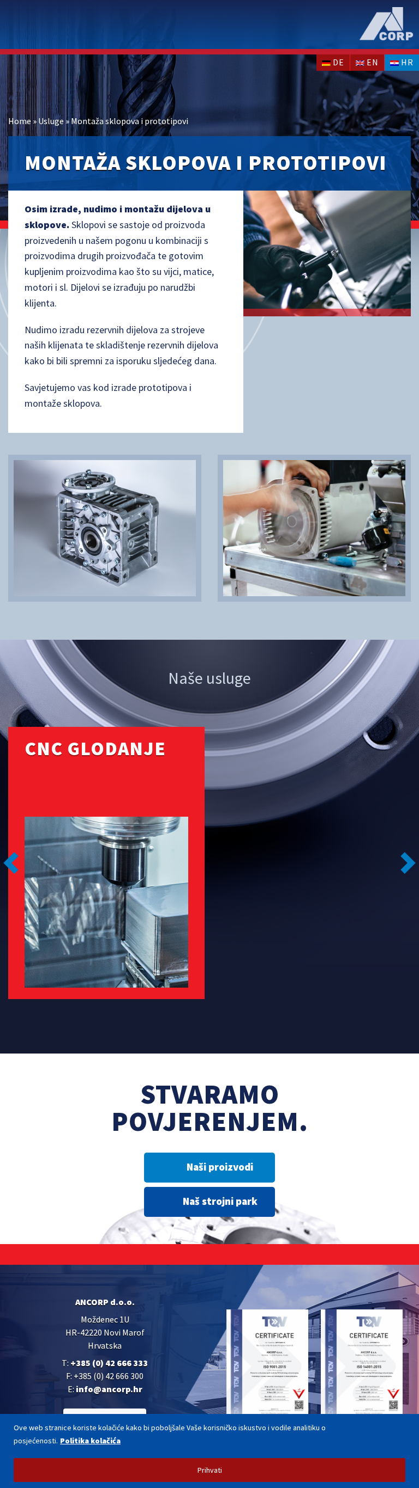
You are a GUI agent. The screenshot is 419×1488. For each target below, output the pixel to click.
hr (406, 62)
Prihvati (209, 1470)
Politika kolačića (90, 1441)
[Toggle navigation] (19, 25)
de (337, 62)
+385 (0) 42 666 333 (109, 1362)
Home (19, 120)
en (371, 62)
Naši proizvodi (220, 1166)
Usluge (51, 120)
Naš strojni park (220, 1201)
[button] (11, 863)
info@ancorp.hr (109, 1388)
